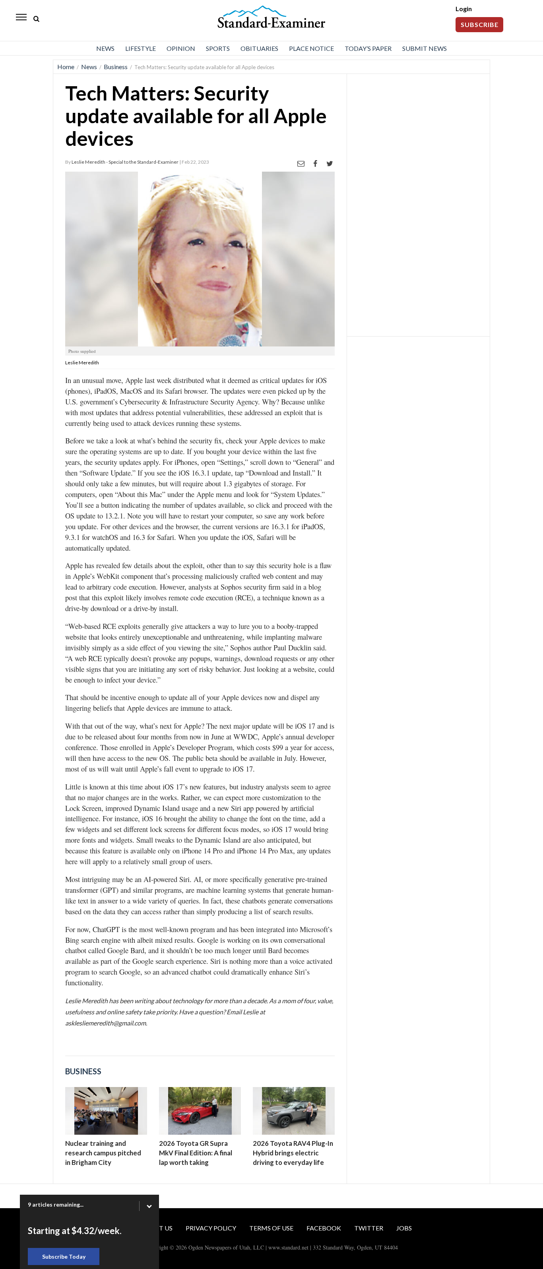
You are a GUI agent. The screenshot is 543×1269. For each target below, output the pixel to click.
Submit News (424, 48)
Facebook (323, 1228)
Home (65, 66)
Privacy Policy (211, 1228)
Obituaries (259, 48)
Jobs (404, 1228)
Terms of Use (271, 1228)
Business (116, 66)
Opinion (181, 48)
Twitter (368, 1228)
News (105, 48)
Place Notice (311, 48)
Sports (218, 48)
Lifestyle (140, 48)
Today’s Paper (368, 48)
